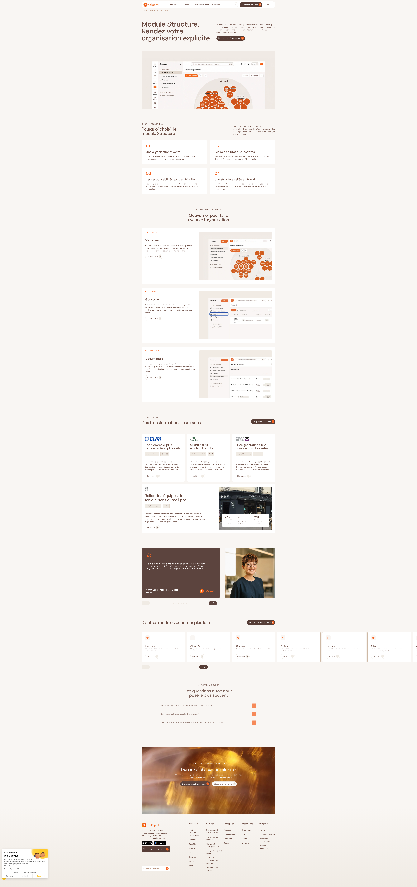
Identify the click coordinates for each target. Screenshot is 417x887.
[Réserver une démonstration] (230, 38)
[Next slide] (213, 603)
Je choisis (25, 876)
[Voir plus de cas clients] (263, 421)
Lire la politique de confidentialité (13, 869)
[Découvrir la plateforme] (224, 783)
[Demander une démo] (251, 4)
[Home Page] (151, 4)
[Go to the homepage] (151, 825)
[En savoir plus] (153, 256)
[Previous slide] (146, 603)
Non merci (9, 876)
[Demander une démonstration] (195, 783)
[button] (174, 4)
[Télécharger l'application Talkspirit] (156, 843)
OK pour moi (40, 876)
